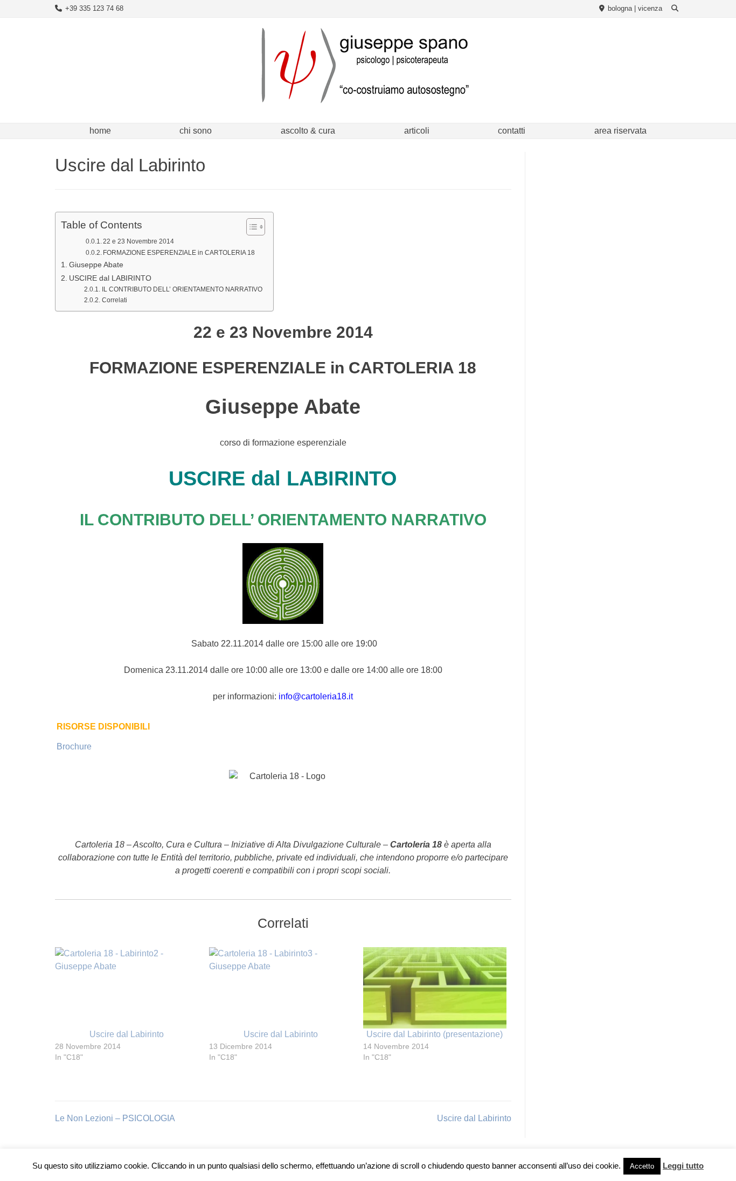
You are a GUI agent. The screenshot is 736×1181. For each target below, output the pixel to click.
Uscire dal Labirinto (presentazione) (434, 1034)
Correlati (114, 299)
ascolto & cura (308, 130)
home (100, 130)
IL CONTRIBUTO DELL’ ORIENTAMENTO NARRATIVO (182, 289)
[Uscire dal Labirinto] (126, 988)
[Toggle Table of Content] (250, 227)
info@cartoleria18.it (316, 696)
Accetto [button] (642, 1169)
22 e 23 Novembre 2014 (138, 241)
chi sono (195, 130)
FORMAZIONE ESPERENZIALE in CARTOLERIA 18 (179, 252)
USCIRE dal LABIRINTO (110, 278)
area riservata (620, 130)
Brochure (74, 746)
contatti (511, 130)
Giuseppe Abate (96, 264)
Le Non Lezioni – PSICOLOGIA (115, 1118)
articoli (416, 130)
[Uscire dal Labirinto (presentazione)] (434, 988)
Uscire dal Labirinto (126, 1034)
